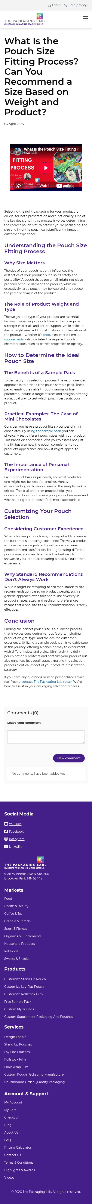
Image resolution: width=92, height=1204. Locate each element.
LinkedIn (15, 847)
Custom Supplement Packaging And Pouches (38, 1017)
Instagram (17, 839)
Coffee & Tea (13, 914)
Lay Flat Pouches (17, 1052)
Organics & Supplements (23, 936)
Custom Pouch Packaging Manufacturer (34, 1074)
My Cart (10, 1110)
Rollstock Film (15, 1059)
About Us (11, 1132)
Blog (8, 1125)
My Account (13, 1102)
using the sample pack (44, 431)
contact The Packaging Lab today (46, 682)
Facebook (16, 832)
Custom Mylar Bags (19, 1009)
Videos (9, 1178)
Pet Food (11, 951)
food (46, 335)
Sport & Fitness (15, 929)
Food (8, 899)
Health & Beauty (16, 906)
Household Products (19, 944)
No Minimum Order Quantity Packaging (34, 1082)
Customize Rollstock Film (23, 994)
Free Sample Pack (17, 1002)
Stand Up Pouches (18, 1044)
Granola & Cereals (17, 921)
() (82, 5)
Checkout (11, 1117)
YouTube (15, 824)
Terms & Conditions (18, 1162)
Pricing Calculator (17, 1147)
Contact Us (12, 1155)
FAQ (7, 1140)
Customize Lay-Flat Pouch (24, 987)
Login (56, 5)
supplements (14, 339)
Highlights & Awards (19, 1170)
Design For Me (15, 1037)
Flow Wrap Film (16, 1067)
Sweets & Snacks (16, 959)
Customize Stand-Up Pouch (25, 979)
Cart (71, 5)
